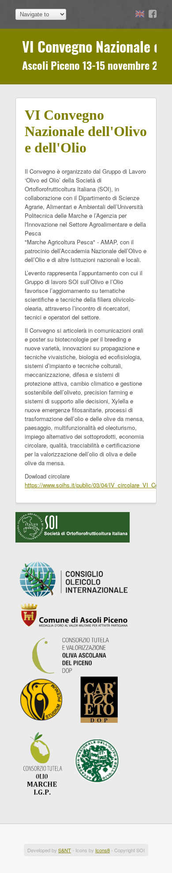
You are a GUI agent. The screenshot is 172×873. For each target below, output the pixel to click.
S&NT (64, 850)
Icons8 (102, 850)
